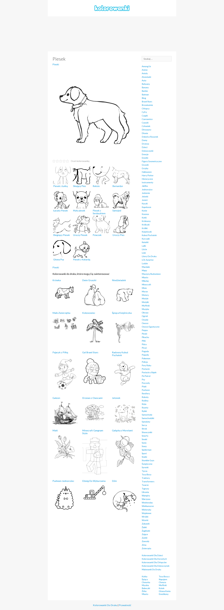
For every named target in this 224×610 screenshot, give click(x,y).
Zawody (145, 541)
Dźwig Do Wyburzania (93, 480)
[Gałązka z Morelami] (124, 466)
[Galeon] (65, 422)
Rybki (144, 411)
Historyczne (147, 179)
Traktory (146, 478)
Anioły (145, 73)
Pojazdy (145, 354)
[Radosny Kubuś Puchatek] (124, 386)
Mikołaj (145, 281)
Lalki (144, 246)
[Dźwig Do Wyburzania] (94, 499)
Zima (144, 545)
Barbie (145, 91)
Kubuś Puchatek (149, 235)
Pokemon (146, 358)
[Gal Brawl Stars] (94, 386)
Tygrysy (145, 488)
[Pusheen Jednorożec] (65, 509)
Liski (144, 253)
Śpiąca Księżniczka (122, 312)
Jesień (145, 200)
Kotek (161, 588)
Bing (144, 98)
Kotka (144, 576)
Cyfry (144, 112)
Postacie (146, 369)
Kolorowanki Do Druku (105, 605)
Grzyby (145, 168)
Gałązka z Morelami (122, 430)
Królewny (146, 221)
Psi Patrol (146, 376)
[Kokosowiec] (94, 344)
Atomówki (146, 77)
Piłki (144, 340)
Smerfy (145, 435)
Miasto (145, 277)
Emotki (145, 158)
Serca (144, 425)
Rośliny (145, 400)
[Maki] (65, 458)
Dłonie (145, 133)
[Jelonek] (124, 422)
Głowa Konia (164, 591)
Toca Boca (146, 474)
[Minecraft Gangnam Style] (94, 473)
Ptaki (144, 386)
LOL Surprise (148, 259)
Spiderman (146, 449)
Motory (145, 295)
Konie (144, 210)
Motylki (145, 302)
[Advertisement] (112, 34)
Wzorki (145, 520)
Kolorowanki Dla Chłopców (154, 562)
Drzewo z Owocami (92, 397)
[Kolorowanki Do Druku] (112, 8)
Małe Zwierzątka (61, 312)
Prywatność (125, 605)
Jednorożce (147, 189)
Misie (144, 288)
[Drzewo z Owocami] (94, 422)
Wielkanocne (148, 506)
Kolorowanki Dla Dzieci (152, 555)
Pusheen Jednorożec (63, 480)
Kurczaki (146, 238)
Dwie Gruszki (89, 280)
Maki (55, 430)
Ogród (145, 316)
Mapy (144, 270)
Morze (145, 291)
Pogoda (145, 351)
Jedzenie (146, 193)
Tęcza (144, 471)
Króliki (145, 228)
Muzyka (145, 309)
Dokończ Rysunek (150, 136)
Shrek (144, 428)
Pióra (144, 344)
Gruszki (145, 165)
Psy (143, 379)
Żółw (144, 591)
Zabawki (146, 523)
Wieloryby (146, 509)
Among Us (146, 66)
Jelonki (145, 196)
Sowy (144, 446)
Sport (144, 453)
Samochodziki (148, 418)
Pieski (55, 64)
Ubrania (145, 492)
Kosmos (145, 214)
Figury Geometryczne (152, 161)
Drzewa (145, 143)
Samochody (147, 414)
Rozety (145, 407)
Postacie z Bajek (149, 372)
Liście (144, 249)
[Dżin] (124, 516)
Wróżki (145, 516)
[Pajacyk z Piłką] (65, 390)
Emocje (145, 154)
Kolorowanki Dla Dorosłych (154, 559)
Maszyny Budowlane (151, 274)
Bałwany (146, 84)
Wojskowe (146, 513)
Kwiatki (145, 242)
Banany (145, 87)
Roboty (145, 397)
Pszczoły (146, 383)
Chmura (162, 582)
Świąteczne (147, 464)
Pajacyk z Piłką (60, 352)
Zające (145, 534)
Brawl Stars (147, 101)
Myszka (145, 585)
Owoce (145, 323)
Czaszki (145, 122)
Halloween (147, 172)
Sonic (144, 442)
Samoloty (146, 421)
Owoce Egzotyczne (150, 326)
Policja (145, 362)
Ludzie (145, 263)
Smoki (144, 439)
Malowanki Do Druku (151, 569)
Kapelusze (146, 207)
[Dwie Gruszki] (94, 305)
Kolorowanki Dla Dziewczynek (155, 566)
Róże (144, 404)
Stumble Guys (148, 460)
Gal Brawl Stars (90, 352)
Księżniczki (147, 231)
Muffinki (146, 305)
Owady (145, 319)
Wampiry (146, 495)
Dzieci (144, 147)
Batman (145, 94)
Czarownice (147, 119)
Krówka (56, 280)
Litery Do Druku (149, 256)
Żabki (144, 527)
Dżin (114, 480)
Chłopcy (145, 108)
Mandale (146, 267)
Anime (145, 70)
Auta (144, 80)
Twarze (145, 485)
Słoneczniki (147, 432)
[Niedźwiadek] (124, 303)
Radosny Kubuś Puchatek (120, 354)
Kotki (144, 217)
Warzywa (146, 499)
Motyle (145, 298)
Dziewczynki (147, 151)
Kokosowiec (88, 312)
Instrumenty (147, 182)
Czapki (145, 115)
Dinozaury (146, 129)
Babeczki (146, 588)
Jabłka (145, 186)
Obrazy (145, 312)
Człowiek (146, 126)
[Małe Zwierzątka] (65, 328)
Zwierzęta (146, 548)
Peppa (145, 330)
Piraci (144, 347)
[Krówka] (65, 299)
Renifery (146, 393)
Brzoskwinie (147, 105)
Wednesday (147, 502)
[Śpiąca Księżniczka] (124, 344)
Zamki (144, 537)
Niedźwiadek (119, 280)
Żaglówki (146, 530)
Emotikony (163, 594)
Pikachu (145, 337)
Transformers (148, 481)
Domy (144, 140)
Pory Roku (146, 365)
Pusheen (146, 390)
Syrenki (145, 467)
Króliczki (146, 224)
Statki (144, 457)
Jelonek (116, 397)
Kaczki (145, 203)
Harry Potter (148, 175)
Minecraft (146, 284)
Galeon (56, 397)
